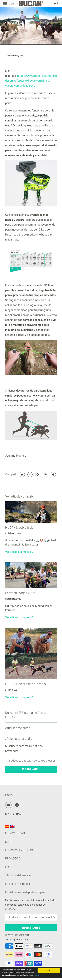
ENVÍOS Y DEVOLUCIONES (21, 850)
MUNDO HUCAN (15, 833)
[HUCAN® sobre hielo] (31, 512)
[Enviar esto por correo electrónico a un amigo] (53, 474)
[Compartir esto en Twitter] (22, 474)
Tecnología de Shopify (16, 939)
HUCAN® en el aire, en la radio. (25, 684)
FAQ (7, 867)
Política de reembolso (18, 883)
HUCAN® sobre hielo (19, 527)
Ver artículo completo (18, 551)
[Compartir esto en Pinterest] (37, 474)
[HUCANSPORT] (31, 3)
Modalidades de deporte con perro (25, 892)
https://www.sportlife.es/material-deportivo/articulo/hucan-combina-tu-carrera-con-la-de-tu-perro (31, 80)
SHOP (8, 841)
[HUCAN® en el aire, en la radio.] (31, 653)
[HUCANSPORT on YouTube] (9, 805)
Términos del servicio (18, 875)
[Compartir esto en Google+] (45, 474)
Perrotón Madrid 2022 (20, 593)
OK (49, 970)
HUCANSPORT (21, 935)
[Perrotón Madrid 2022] (31, 575)
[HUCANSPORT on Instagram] (18, 805)
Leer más (37, 975)
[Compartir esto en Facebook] (30, 474)
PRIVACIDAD (12, 858)
